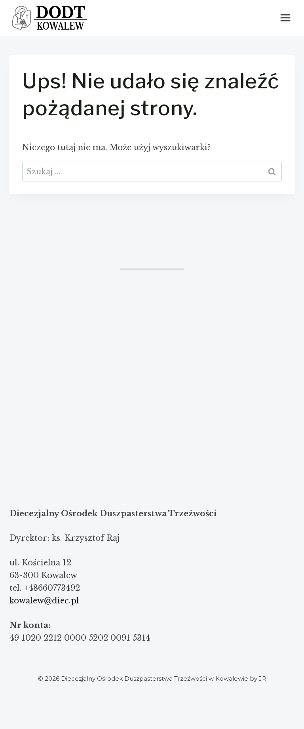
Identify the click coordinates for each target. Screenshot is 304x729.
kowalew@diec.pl (44, 600)
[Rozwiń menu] (285, 18)
